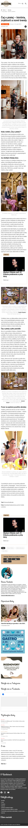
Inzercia (3, 806)
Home (4, 10)
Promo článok (4, 731)
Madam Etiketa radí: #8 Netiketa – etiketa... (13, 623)
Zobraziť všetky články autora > (8, 595)
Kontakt (3, 800)
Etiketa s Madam (5, 24)
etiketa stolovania (20, 548)
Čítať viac (3, 763)
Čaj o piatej (4, 550)
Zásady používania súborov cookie (9, 809)
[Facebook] (7, 559)
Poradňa (3, 804)
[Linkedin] (16, 559)
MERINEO (22, 824)
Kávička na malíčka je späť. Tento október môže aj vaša (12, 721)
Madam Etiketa (10, 548)
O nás (2, 802)
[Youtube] (9, 793)
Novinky (9, 10)
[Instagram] (7, 561)
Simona (11, 24)
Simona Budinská (7, 581)
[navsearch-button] (25, 3)
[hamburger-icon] (22, 3)
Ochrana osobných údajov (7, 807)
